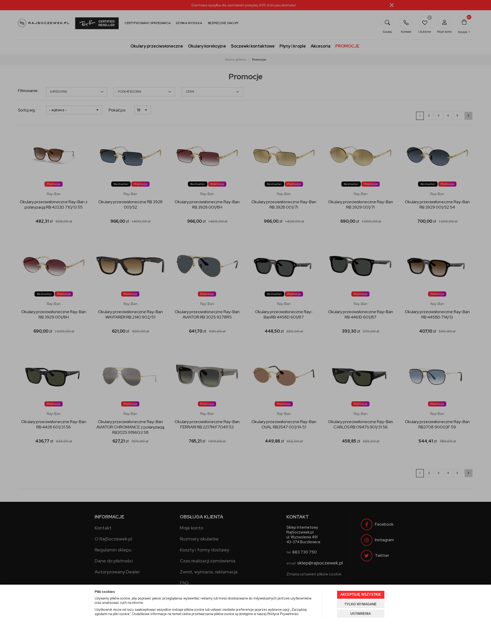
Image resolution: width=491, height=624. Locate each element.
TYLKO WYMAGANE (360, 604)
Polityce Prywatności (282, 614)
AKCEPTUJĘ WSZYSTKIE (360, 594)
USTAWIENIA (360, 614)
